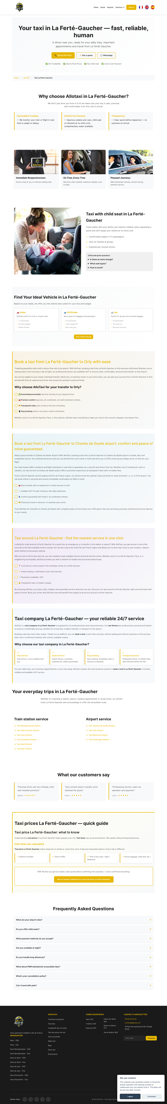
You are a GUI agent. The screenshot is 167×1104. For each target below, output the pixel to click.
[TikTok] (48, 1099)
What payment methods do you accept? (34, 938)
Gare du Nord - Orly (17, 1062)
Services (119, 7)
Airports (110, 7)
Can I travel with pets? (26, 985)
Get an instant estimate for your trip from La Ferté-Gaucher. (83, 879)
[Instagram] (36, 1099)
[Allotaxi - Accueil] (19, 7)
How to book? (96, 267)
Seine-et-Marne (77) (110, 1027)
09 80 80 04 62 (131, 1019)
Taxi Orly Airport (96, 730)
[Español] (152, 7)
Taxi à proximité (54, 1037)
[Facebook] (25, 1099)
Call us (131, 7)
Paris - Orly (14, 1045)
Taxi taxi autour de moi (56, 1032)
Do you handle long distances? (30, 957)
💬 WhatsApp (106, 55)
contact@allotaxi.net (132, 1023)
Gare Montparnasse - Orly (20, 1053)
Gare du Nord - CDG (18, 1058)
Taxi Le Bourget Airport (99, 739)
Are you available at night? (28, 948)
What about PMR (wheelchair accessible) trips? (38, 966)
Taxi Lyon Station (24, 735)
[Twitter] (30, 1099)
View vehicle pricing (83, 337)
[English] (147, 7)
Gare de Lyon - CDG (17, 1066)
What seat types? (98, 263)
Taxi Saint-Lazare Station (28, 730)
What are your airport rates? (29, 920)
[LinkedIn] (42, 1099)
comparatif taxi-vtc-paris (57, 1028)
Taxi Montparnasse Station (29, 726)
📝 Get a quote (86, 55)
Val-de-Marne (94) (111, 1032)
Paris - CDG (14, 1040)
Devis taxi (51, 1050)
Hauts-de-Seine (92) (110, 1020)
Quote (102, 7)
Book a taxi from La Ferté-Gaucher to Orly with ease (63, 361)
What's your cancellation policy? (31, 976)
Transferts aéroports (56, 1019)
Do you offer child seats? (27, 929)
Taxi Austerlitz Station (27, 739)
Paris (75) (89, 1019)
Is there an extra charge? (101, 259)
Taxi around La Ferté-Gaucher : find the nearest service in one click (69, 538)
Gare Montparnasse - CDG (20, 1049)
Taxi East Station (24, 749)
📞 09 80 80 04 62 (63, 55)
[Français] (141, 7)
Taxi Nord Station (24, 744)
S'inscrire (151, 1038)
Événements (53, 1054)
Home (96, 7)
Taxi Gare (51, 1024)
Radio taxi (51, 1041)
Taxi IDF (26, 78)
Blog (49, 1045)
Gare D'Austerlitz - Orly (19, 1079)
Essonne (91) (91, 1028)
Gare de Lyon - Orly (17, 1071)
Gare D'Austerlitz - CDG (19, 1075)
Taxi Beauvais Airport (98, 735)
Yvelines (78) (91, 1024)
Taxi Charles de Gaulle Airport (102, 726)
